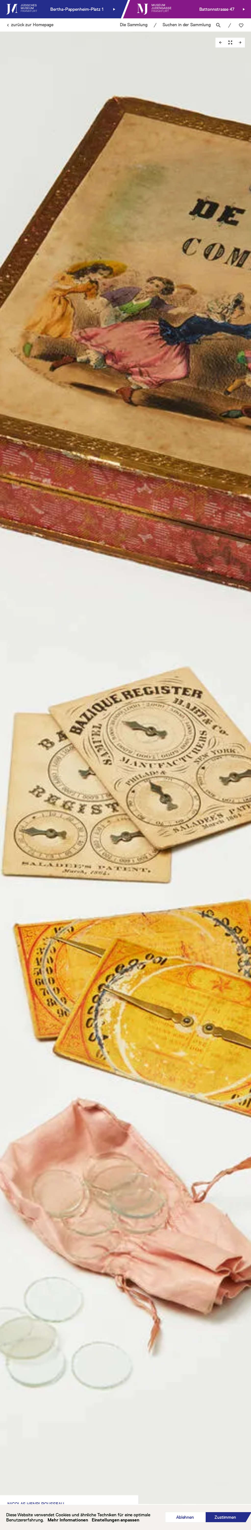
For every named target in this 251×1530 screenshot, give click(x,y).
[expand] (230, 42)
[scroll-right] (240, 42)
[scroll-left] (220, 42)
